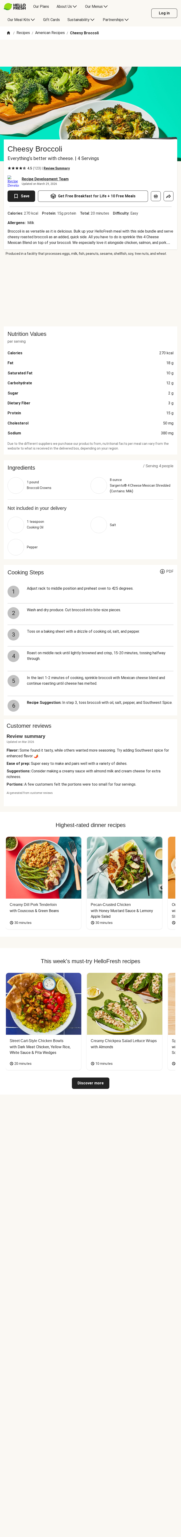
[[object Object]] (156, 196)
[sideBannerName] (90, 291)
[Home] (8, 33)
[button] (90, 468)
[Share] (168, 196)
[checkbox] (9, 168)
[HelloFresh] (15, 6)
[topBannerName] (90, 53)
